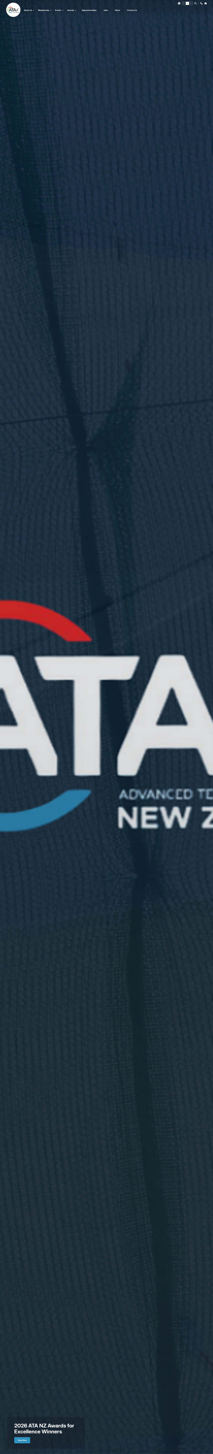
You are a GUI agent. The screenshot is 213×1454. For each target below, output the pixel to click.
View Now (22, 1440)
